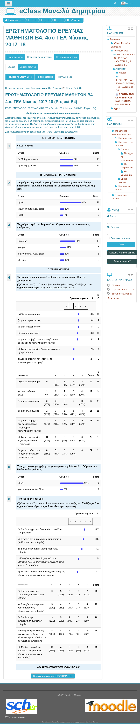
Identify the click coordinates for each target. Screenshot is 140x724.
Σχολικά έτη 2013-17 (122, 293)
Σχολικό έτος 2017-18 (123, 289)
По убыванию (74, 20)
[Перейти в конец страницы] (115, 3)
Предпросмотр (15, 57)
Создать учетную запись (122, 252)
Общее (122, 72)
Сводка (125, 149)
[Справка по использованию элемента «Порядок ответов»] (63, 88)
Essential (49, 722)
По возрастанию (45, 77)
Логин (113, 216)
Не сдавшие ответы (66, 57)
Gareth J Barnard (92, 722)
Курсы (117, 108)
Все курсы (113, 298)
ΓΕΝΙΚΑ (116, 285)
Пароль (114, 227)
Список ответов (28, 67)
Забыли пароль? (122, 261)
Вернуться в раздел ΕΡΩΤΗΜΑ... (51, 676)
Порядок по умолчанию (20, 77)
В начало (13, 20)
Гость (128, 3)
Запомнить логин (120, 238)
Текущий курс (121, 50)
